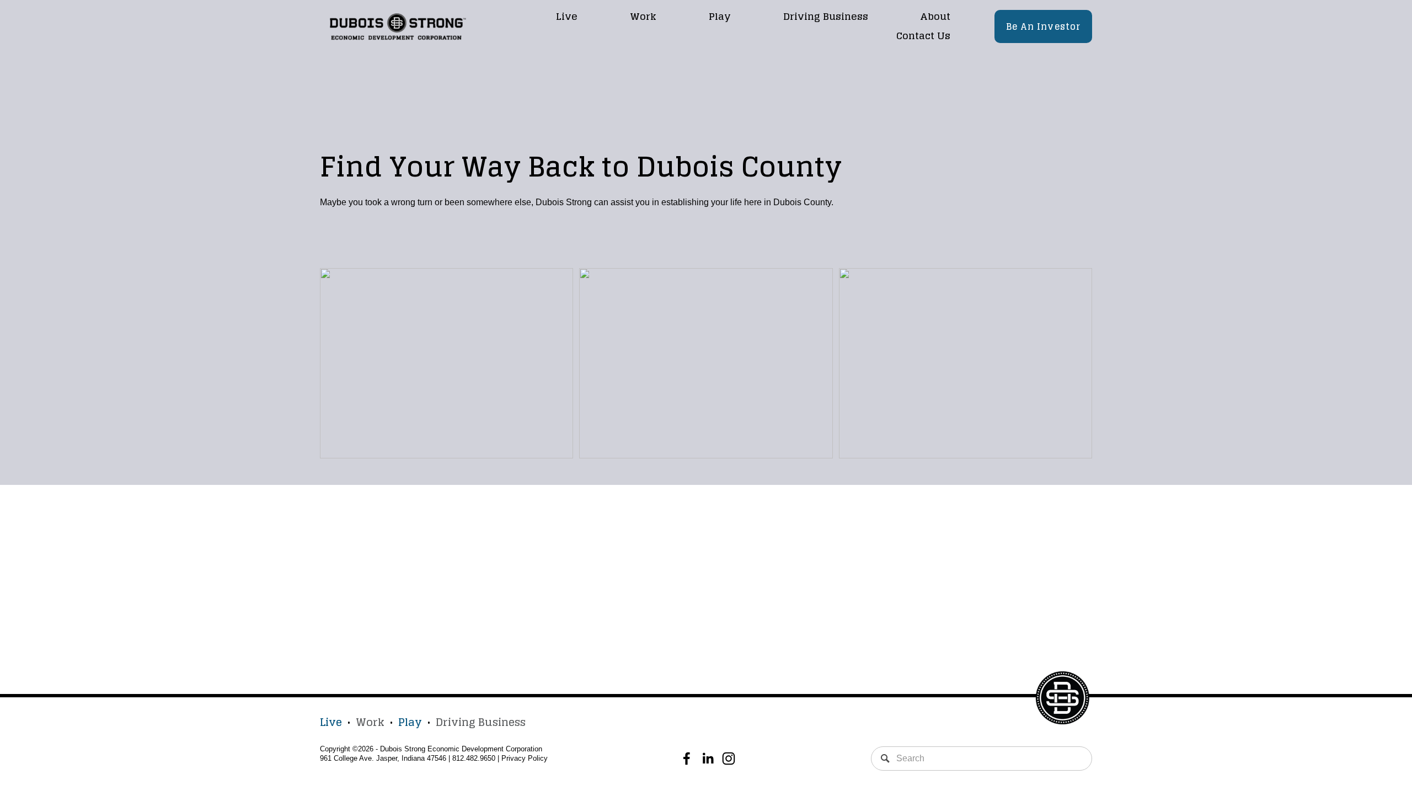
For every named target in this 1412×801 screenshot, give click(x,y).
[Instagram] (728, 758)
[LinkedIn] (707, 758)
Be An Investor (1043, 26)
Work (643, 16)
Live (566, 16)
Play (720, 16)
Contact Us (923, 35)
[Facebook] (686, 758)
